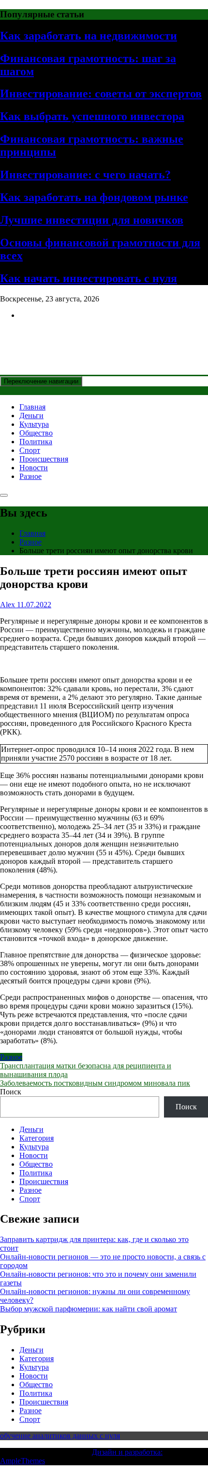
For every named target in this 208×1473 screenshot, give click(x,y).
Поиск (10, 1092)
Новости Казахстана (70, 338)
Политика (35, 441)
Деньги (31, 415)
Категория (36, 1138)
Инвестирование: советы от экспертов (101, 93)
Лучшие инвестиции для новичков (91, 220)
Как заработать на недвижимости (88, 35)
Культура (34, 424)
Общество (36, 433)
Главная (32, 407)
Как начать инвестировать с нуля (88, 278)
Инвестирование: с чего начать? (85, 174)
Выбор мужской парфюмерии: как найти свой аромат (88, 1309)
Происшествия (43, 459)
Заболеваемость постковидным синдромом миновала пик (95, 1083)
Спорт (29, 450)
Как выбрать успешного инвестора (92, 116)
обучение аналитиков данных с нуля (60, 1436)
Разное (30, 476)
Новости (33, 468)
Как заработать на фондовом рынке (94, 197)
